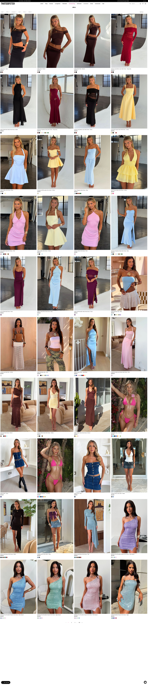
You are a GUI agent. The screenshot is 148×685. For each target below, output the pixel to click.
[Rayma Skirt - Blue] (18, 465)
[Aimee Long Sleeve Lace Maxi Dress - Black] (92, 101)
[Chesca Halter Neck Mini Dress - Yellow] (55, 405)
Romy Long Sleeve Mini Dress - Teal (81, 554)
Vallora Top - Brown (41, 68)
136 (79, 622)
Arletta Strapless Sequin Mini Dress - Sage (120, 614)
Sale (103, 3)
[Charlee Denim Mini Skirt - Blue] (55, 526)
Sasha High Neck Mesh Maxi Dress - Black (9, 129)
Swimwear (79, 3)
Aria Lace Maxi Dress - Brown (6, 432)
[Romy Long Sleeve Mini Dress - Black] (18, 526)
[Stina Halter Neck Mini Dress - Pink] (18, 223)
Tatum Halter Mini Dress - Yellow (44, 250)
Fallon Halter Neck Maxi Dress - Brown (82, 432)
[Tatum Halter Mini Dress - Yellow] (55, 223)
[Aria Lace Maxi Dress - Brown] (18, 405)
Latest (41, 3)
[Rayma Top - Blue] (92, 465)
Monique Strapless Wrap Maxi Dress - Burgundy (47, 129)
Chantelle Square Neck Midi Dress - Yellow (120, 129)
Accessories (97, 3)
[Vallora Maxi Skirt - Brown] (92, 41)
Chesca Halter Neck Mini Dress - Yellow (45, 432)
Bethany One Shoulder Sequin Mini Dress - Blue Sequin (12, 614)
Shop (46, 3)
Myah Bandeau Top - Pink (42, 372)
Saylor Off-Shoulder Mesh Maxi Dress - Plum (83, 311)
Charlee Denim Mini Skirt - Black (118, 493)
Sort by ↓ (142, 11)
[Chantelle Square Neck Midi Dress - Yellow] (129, 101)
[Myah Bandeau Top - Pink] (55, 344)
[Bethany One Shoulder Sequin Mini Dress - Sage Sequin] (55, 587)
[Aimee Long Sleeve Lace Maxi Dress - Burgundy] (129, 41)
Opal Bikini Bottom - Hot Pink (43, 493)
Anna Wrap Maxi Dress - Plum (6, 311)
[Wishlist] (142, 3)
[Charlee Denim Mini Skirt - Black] (129, 465)
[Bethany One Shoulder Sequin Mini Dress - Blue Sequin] (18, 587)
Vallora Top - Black (4, 68)
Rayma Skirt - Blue (4, 493)
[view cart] (145, 3)
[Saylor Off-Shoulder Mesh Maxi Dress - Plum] (92, 283)
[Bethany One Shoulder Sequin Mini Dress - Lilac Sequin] (129, 526)
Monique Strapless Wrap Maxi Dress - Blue (120, 250)
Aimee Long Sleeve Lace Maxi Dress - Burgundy (121, 68)
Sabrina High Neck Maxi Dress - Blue (45, 311)
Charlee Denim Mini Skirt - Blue (44, 554)
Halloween (64, 3)
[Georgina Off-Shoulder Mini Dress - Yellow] (55, 162)
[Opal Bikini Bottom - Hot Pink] (55, 465)
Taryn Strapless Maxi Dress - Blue (81, 190)
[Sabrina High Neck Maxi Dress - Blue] (55, 283)
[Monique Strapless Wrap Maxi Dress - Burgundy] (55, 101)
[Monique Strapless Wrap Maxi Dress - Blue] (129, 223)
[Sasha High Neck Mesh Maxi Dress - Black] (18, 101)
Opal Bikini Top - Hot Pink (116, 432)
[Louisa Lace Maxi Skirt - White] (18, 344)
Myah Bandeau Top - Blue (116, 311)
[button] (140, 3)
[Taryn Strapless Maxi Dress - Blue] (92, 162)
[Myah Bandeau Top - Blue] (129, 283)
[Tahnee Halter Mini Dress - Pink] (92, 223)
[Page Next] (81, 622)
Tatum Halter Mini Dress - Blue (6, 190)
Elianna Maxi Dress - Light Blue (80, 372)
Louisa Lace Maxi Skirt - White (6, 372)
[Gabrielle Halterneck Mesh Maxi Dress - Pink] (129, 344)
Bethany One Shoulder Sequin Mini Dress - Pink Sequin (86, 614)
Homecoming (72, 3)
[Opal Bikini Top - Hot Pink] (129, 405)
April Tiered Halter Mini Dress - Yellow (119, 190)
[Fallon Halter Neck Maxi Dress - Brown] (92, 405)
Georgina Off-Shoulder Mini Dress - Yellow (46, 190)
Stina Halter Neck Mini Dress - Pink (7, 250)
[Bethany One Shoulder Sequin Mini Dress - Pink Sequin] (92, 587)
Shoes (91, 3)
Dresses (51, 3)
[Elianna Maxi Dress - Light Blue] (92, 344)
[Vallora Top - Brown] (55, 41)
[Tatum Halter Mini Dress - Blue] (18, 162)
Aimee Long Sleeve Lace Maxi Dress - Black (83, 129)
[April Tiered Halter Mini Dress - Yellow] (129, 162)
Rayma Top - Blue (78, 493)
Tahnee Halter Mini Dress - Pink (80, 250)
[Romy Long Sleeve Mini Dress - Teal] (92, 526)
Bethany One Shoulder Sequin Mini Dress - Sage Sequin (49, 614)
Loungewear (57, 3)
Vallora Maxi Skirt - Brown (79, 68)
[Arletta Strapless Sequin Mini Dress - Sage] (129, 587)
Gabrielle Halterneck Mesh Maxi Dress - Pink (120, 372)
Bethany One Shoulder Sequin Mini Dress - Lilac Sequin (122, 554)
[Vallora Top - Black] (18, 41)
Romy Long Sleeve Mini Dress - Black (8, 554)
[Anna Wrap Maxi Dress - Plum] (18, 283)
